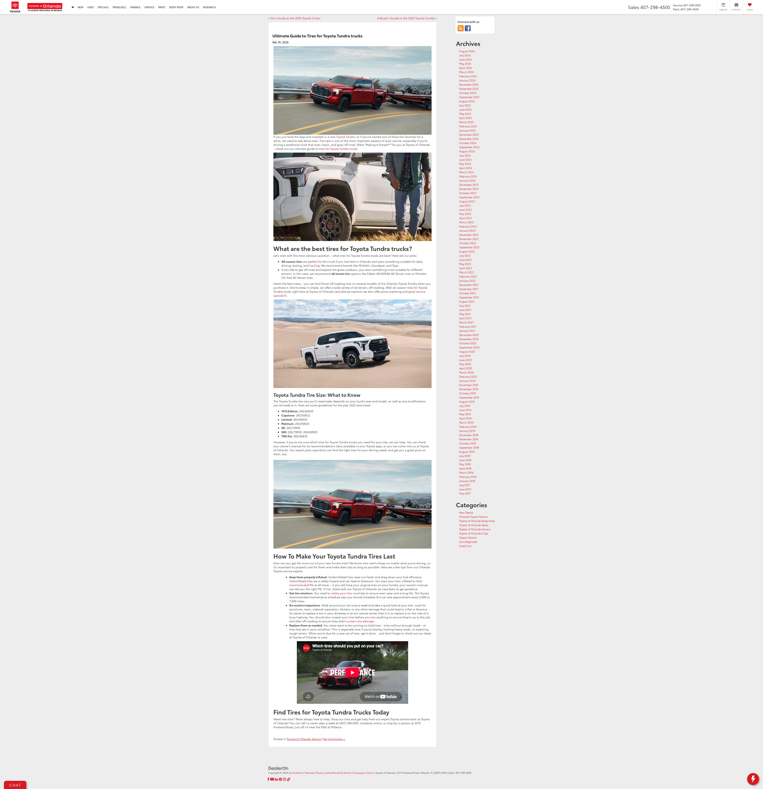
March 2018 (466, 472)
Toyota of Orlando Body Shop (477, 521)
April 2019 (465, 418)
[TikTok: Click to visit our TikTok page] (288, 779)
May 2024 (465, 164)
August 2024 (467, 151)
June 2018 (465, 460)
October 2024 (467, 143)
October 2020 (467, 343)
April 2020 (465, 368)
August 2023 (467, 201)
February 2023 (468, 226)
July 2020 (465, 355)
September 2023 (469, 197)
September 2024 (469, 147)
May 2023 (465, 214)
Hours (370, 772)
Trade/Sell (119, 7)
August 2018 (466, 451)
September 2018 (469, 447)
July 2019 (464, 406)
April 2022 (465, 268)
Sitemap (309, 772)
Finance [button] (135, 7)
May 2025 (465, 113)
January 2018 (467, 481)
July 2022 (465, 255)
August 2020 (467, 351)
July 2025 (465, 105)
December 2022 (469, 234)
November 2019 (468, 389)
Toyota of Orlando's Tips (473, 533)
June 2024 (465, 159)
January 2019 (467, 431)
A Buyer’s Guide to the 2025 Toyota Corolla (406, 18)
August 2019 (466, 401)
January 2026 (467, 80)
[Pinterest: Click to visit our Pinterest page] (280, 779)
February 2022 (468, 276)
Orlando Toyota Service (473, 516)
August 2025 (467, 101)
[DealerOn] (278, 768)
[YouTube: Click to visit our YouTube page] (272, 779)
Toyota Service (467, 537)
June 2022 (465, 259)
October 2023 (467, 193)
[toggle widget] (753, 779)
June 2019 (465, 410)
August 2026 (467, 51)
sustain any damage (360, 621)
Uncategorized (468, 541)
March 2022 (466, 272)
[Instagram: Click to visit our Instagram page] (284, 779)
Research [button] (209, 7)
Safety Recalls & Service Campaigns (345, 772)
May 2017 (465, 493)
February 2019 (467, 426)
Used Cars (465, 546)
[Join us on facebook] (468, 28)
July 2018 (464, 456)
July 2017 (464, 485)
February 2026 (468, 76)
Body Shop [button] (176, 7)
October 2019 (467, 393)
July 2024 (465, 155)
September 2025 (469, 97)
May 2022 (465, 264)
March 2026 (466, 72)
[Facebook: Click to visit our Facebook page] (268, 779)
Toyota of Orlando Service (304, 739)
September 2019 (469, 397)
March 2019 (466, 422)
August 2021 (466, 301)
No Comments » (334, 739)
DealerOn (297, 772)
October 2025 (467, 93)
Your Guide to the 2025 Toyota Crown (295, 18)
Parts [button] (161, 7)
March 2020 (466, 372)
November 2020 (469, 339)
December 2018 (468, 435)
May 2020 (465, 364)
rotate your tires (341, 593)
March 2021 (466, 322)
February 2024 (468, 176)
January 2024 (467, 180)
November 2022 (469, 239)
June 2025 (465, 109)
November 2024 (469, 138)
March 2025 (466, 122)
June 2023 (465, 209)
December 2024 (469, 134)
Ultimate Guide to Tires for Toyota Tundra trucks (317, 35)
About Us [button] (193, 7)
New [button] (80, 7)
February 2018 (467, 476)
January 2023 (467, 230)
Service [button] (149, 7)
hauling (314, 265)
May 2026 (465, 63)
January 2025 (467, 130)
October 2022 (467, 243)
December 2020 (469, 335)
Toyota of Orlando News (473, 525)
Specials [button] (103, 7)
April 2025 (465, 118)
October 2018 (467, 443)
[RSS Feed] (460, 28)
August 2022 (467, 251)
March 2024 (466, 172)
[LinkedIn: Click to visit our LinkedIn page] (276, 779)
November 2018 (468, 439)
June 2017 (465, 489)
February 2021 (467, 326)
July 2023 (465, 205)
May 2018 (465, 464)
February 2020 (468, 376)
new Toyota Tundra (342, 137)
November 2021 (468, 289)
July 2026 (465, 55)
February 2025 (468, 126)
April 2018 (465, 468)
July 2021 (464, 305)
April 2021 (465, 318)
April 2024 (465, 168)
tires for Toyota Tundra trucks (338, 149)
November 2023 (469, 189)
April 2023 (465, 218)
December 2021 (468, 285)
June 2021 (465, 310)
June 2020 (465, 360)
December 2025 (469, 84)
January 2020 (467, 380)
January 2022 (467, 280)
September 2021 (469, 297)
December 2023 (469, 184)
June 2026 (465, 59)
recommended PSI (301, 585)
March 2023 (466, 222)
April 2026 (465, 68)
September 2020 (469, 347)
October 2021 (467, 293)
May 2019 (465, 414)
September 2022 (469, 247)
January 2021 (467, 330)
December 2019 (468, 385)
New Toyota (466, 512)
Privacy (319, 772)
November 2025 (469, 88)
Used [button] (90, 7)
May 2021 (465, 314)
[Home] (73, 7)
